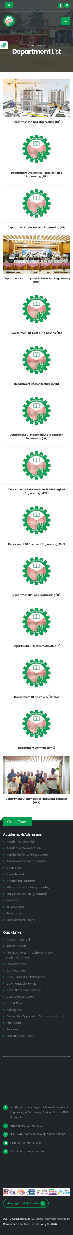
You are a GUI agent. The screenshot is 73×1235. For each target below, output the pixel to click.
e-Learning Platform (20, 881)
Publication (14, 913)
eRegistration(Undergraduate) (27, 887)
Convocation (15, 970)
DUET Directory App (20, 997)
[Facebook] (60, 5)
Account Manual (18, 939)
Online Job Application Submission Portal (35, 1016)
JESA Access (15, 907)
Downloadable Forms (21, 984)
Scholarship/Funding (20, 920)
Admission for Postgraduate (26, 861)
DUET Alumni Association (23, 990)
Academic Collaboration (23, 848)
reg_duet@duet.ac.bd (32, 1151)
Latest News (15, 1003)
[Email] (67, 5)
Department (15, 874)
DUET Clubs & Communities (26, 977)
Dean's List (13, 868)
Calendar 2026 (16, 964)
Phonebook (14, 1023)
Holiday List (14, 1010)
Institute (12, 900)
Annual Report (16, 946)
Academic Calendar (20, 842)
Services (12, 1029)
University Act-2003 (20, 1036)
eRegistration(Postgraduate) (26, 894)
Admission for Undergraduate (27, 855)
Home (31, 45)
